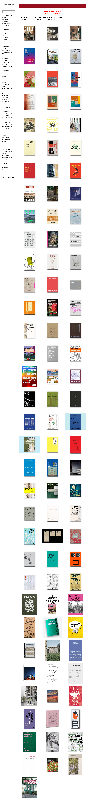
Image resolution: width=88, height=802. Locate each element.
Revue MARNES (6, 128)
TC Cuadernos (6, 139)
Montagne (5, 80)
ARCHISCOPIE (6, 97)
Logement (5, 39)
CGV (3, 161)
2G (3, 93)
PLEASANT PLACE (7, 133)
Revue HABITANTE (7, 117)
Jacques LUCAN (6, 84)
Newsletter (5, 159)
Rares (4, 48)
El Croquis (5, 115)
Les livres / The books (7, 16)
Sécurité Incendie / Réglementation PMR (8, 52)
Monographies (6, 42)
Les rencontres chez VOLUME (7, 148)
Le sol (4, 82)
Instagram (5, 167)
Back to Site (6, 172)
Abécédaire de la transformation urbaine (7, 101)
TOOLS (4, 142)
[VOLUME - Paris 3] (8, 6)
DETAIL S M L (6, 62)
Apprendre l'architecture (7, 22)
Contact (4, 163)
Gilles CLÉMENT (7, 74)
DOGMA (4, 86)
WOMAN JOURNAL (6, 144)
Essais (4, 35)
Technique (5, 56)
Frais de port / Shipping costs (7, 156)
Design (4, 33)
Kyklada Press (6, 122)
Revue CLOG (5, 111)
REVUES (4, 135)
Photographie (6, 46)
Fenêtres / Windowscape (6, 71)
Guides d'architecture (7, 77)
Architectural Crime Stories (6, 26)
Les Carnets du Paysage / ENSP (7, 108)
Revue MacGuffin (7, 126)
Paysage (4, 44)
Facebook (5, 170)
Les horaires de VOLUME (7, 152)
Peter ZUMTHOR (6, 91)
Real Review (6, 137)
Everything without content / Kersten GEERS (8, 66)
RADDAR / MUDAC (7, 89)
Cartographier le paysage (7, 30)
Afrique (4, 60)
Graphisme (5, 37)
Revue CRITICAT (7, 113)
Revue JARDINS (6, 120)
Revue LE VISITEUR (8, 124)
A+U (3, 105)
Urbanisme (5, 58)
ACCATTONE (5, 95)
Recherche (5, 19)
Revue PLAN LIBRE (7, 131)
